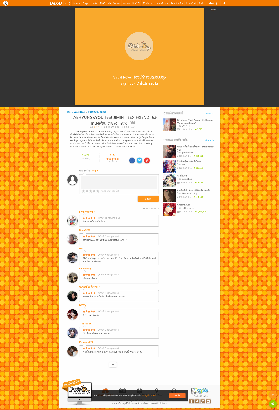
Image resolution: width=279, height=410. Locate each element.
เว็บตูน (86, 3)
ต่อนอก (126, 3)
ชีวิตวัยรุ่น (147, 3)
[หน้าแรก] (56, 3)
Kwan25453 (84, 229)
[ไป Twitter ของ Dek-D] (197, 400)
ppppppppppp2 (87, 211)
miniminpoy (85, 267)
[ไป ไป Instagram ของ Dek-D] (208, 400)
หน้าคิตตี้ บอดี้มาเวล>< (89, 286)
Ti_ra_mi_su (85, 323)
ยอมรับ (177, 396)
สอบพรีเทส (161, 3)
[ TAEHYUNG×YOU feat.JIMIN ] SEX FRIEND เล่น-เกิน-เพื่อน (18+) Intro (112, 121)
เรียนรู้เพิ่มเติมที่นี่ (149, 396)
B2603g (83, 304)
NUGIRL (136, 3)
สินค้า (201, 3)
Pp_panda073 (86, 341)
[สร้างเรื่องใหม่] (273, 395)
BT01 (81, 247)
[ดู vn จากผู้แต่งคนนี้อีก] (113, 363)
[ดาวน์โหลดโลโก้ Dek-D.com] (77, 391)
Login (148, 198)
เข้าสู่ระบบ (214, 6)
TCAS (102, 3)
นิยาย (76, 3)
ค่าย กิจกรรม (114, 3)
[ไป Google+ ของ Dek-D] (203, 400)
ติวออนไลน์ (191, 3)
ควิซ (95, 3)
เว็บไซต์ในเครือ (201, 396)
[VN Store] (273, 404)
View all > (209, 113)
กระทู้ (67, 3)
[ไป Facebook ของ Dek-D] (191, 400)
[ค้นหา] (224, 3)
